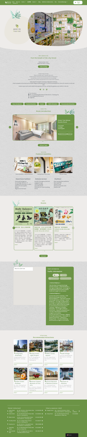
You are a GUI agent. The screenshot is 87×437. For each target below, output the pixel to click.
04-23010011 (38, 413)
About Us (18, 2)
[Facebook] (40, 89)
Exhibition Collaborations (47, 2)
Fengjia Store (50, 410)
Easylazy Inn (12, 424)
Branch (34, 2)
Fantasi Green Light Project (34, 354)
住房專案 (29, 2)
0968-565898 (38, 424)
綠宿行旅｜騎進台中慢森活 (42, 227)
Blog (39, 2)
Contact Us (15, 3)
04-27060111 (75, 411)
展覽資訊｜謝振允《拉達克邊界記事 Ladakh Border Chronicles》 (23, 229)
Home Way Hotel (11, 428)
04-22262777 (38, 420)
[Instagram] (43, 89)
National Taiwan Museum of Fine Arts (35, 383)
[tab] (56, 275)
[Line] (46, 89)
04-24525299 (38, 410)
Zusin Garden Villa (12, 431)
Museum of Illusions (64, 382)
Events (23, 2)
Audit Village (65, 353)
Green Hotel (12, 413)
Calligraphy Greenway (19, 354)
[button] (10, 127)
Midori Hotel (12, 417)
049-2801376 (38, 431)
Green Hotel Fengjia (12, 411)
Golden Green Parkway (19, 382)
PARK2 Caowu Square (50, 354)
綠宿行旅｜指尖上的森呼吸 (62, 227)
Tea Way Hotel (12, 420)
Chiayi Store (50, 413)
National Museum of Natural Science (51, 382)
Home (13, 2)
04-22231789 (38, 417)
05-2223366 (38, 427)
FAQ (55, 2)
